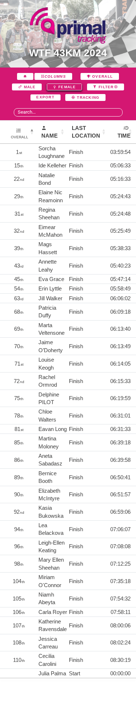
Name (49, 136)
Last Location (86, 132)
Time (124, 136)
